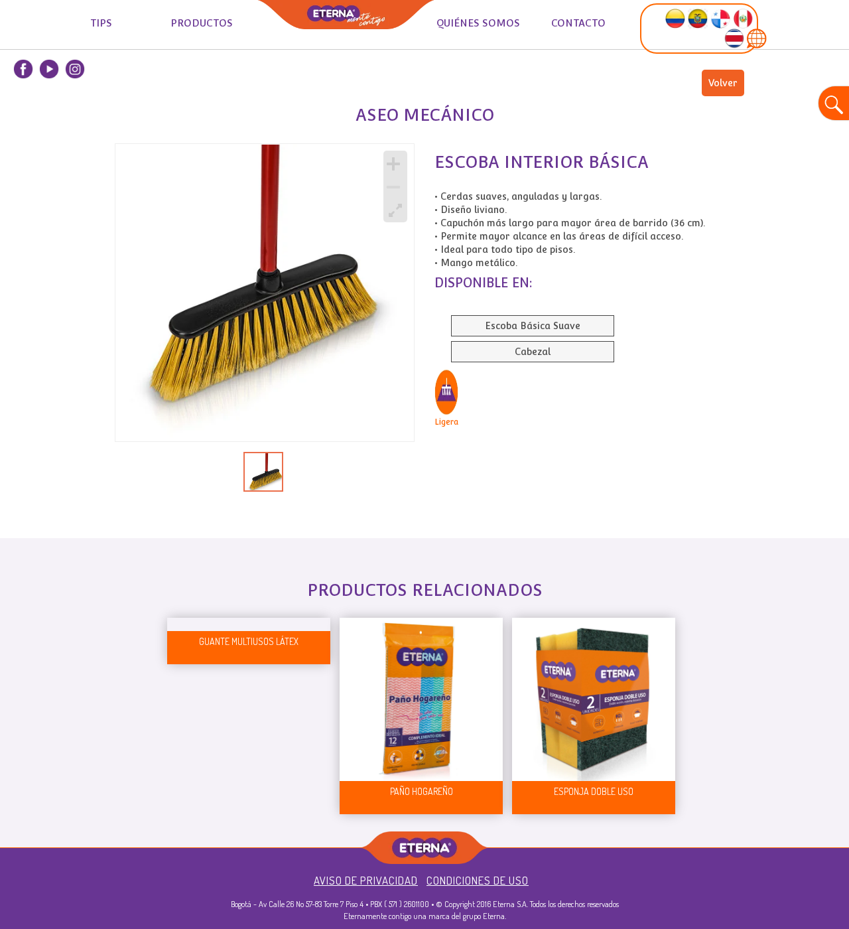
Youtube (49, 69)
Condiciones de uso (477, 880)
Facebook (23, 69)
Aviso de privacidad (366, 880)
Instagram (75, 69)
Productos (201, 23)
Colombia (23, 99)
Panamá (75, 99)
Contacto (578, 23)
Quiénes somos (478, 23)
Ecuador (49, 99)
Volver (723, 83)
